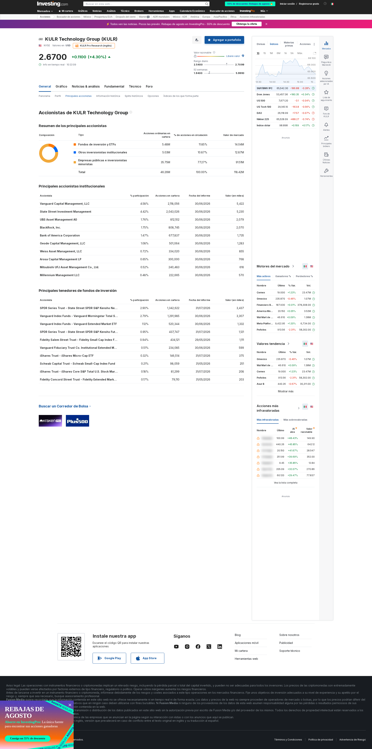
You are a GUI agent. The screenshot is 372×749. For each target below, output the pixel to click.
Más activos (263, 276)
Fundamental (114, 86)
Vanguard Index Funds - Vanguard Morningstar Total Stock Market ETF (88, 316)
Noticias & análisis (86, 86)
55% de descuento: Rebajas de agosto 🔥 (250, 4)
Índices (274, 44)
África (233, 16)
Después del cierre (126, 16)
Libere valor (233, 56)
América (194, 16)
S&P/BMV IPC (264, 88)
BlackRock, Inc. (50, 227)
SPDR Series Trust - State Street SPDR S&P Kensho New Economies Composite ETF (97, 308)
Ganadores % (283, 276)
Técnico (135, 86)
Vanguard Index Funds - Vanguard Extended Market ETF (78, 324)
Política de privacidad (320, 739)
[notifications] (325, 3)
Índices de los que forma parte (181, 95)
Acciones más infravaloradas (268, 408)
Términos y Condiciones (288, 739)
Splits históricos (134, 95)
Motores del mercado (273, 266)
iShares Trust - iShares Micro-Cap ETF (67, 355)
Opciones (153, 95)
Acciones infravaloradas (252, 16)
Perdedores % (304, 276)
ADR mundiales (161, 16)
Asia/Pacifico (220, 16)
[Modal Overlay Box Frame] (37, 725)
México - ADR (180, 16)
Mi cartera (241, 650)
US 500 (261, 100)
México (87, 16)
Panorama (44, 95)
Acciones (45, 16)
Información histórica (108, 95)
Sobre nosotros (289, 634)
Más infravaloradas (268, 419)
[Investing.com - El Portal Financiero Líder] (52, 4)
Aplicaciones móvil (246, 642)
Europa (206, 16)
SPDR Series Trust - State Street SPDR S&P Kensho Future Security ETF (89, 331)
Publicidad (286, 642)
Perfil (58, 95)
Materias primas (289, 44)
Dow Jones (263, 94)
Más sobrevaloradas (295, 419)
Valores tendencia (271, 344)
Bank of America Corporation (60, 235)
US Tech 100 (264, 106)
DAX (259, 113)
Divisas (261, 44)
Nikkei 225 (263, 119)
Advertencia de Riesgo (352, 739)
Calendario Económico (192, 11)
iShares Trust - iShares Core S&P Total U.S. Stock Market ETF (82, 371)
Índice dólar (263, 125)
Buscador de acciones (222, 11)
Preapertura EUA (103, 16)
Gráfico (61, 86)
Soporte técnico (289, 650)
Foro (149, 86)
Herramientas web (246, 658)
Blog (238, 634)
